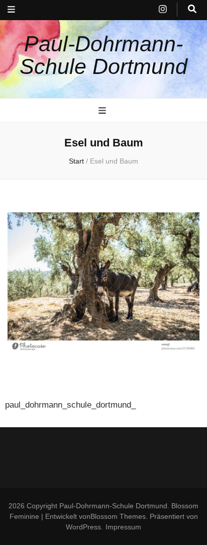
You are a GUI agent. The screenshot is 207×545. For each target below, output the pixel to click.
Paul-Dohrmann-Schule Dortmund (103, 55)
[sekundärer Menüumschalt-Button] (11, 10)
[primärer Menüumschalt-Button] (103, 111)
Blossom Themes (118, 516)
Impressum (123, 527)
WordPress (83, 527)
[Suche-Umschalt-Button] (192, 10)
